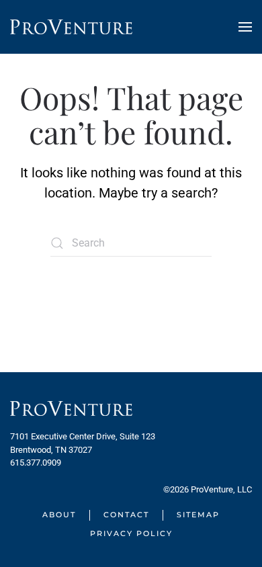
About (59, 514)
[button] (245, 27)
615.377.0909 (35, 462)
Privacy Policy (131, 533)
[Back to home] (71, 27)
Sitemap (198, 514)
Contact (126, 514)
